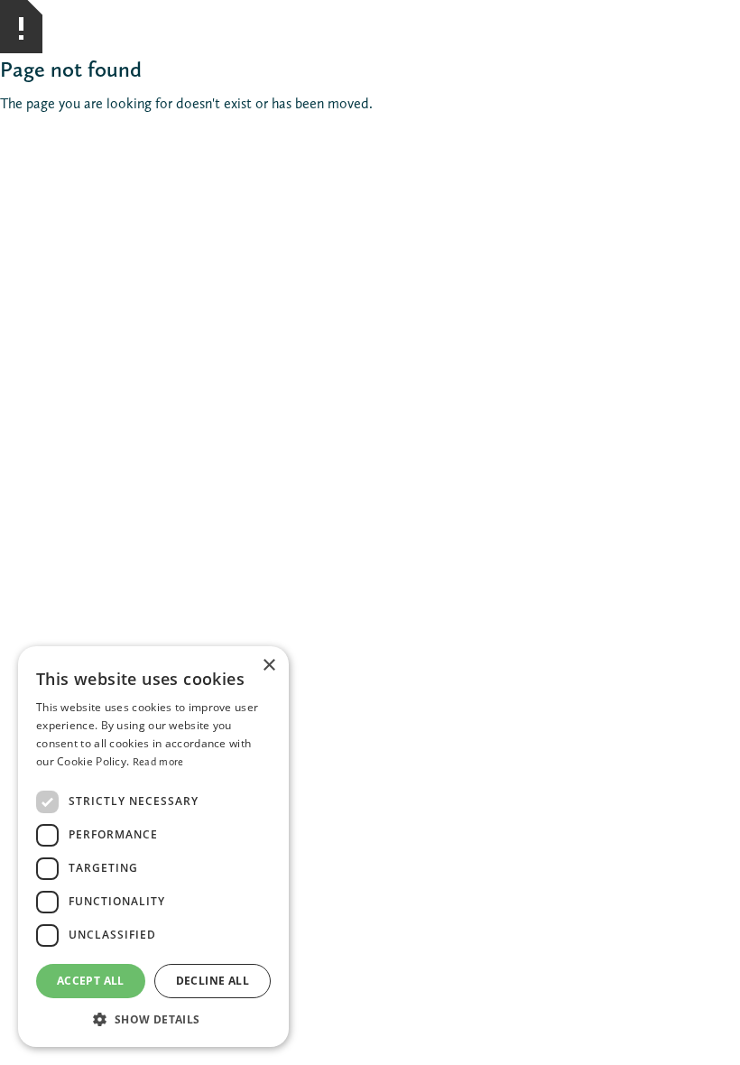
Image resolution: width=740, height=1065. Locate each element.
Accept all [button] (91, 980)
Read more (158, 761)
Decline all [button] (212, 980)
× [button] (268, 665)
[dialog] (153, 846)
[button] (153, 1019)
